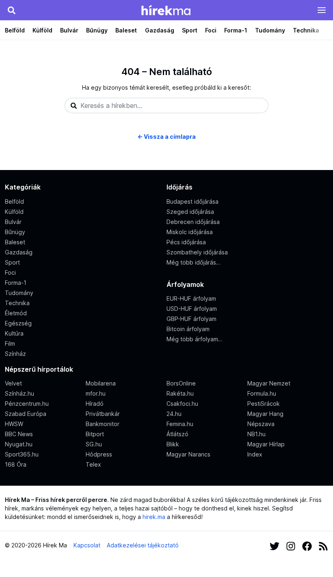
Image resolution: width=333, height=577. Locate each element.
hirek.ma (154, 516)
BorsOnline (181, 383)
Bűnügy (97, 30)
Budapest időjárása (192, 201)
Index (254, 454)
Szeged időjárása (190, 211)
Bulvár (69, 30)
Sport (189, 30)
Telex (93, 464)
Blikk (172, 444)
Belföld (15, 30)
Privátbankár (103, 413)
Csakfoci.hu (182, 403)
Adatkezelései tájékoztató (143, 545)
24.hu (174, 413)
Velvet (13, 383)
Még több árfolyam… (194, 339)
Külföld (42, 30)
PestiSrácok (263, 403)
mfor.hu (96, 393)
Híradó (95, 403)
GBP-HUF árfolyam (191, 318)
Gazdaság (159, 30)
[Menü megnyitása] (321, 10)
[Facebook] (307, 545)
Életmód (16, 313)
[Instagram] (291, 545)
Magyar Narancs (188, 454)
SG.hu (94, 444)
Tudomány (270, 30)
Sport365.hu (22, 454)
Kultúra (14, 333)
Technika (306, 30)
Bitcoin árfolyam (188, 328)
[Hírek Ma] (165, 10)
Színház (15, 353)
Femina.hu (179, 423)
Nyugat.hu (18, 444)
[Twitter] (274, 545)
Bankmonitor (102, 423)
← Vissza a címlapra (166, 136)
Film (10, 343)
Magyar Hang (265, 413)
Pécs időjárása (186, 242)
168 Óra (15, 464)
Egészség (18, 323)
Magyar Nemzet (268, 383)
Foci (210, 30)
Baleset (126, 30)
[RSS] (323, 545)
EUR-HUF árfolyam (191, 298)
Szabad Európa (25, 413)
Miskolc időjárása (189, 231)
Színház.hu (19, 393)
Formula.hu (261, 393)
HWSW (14, 423)
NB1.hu (256, 434)
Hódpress (99, 454)
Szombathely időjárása (197, 252)
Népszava (261, 423)
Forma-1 (235, 30)
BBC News (19, 434)
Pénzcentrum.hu (27, 403)
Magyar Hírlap (266, 444)
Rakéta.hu (180, 393)
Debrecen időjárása (193, 221)
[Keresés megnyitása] (11, 10)
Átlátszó (177, 434)
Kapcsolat (87, 545)
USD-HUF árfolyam (191, 308)
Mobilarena (101, 383)
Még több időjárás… (193, 262)
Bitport (95, 434)
